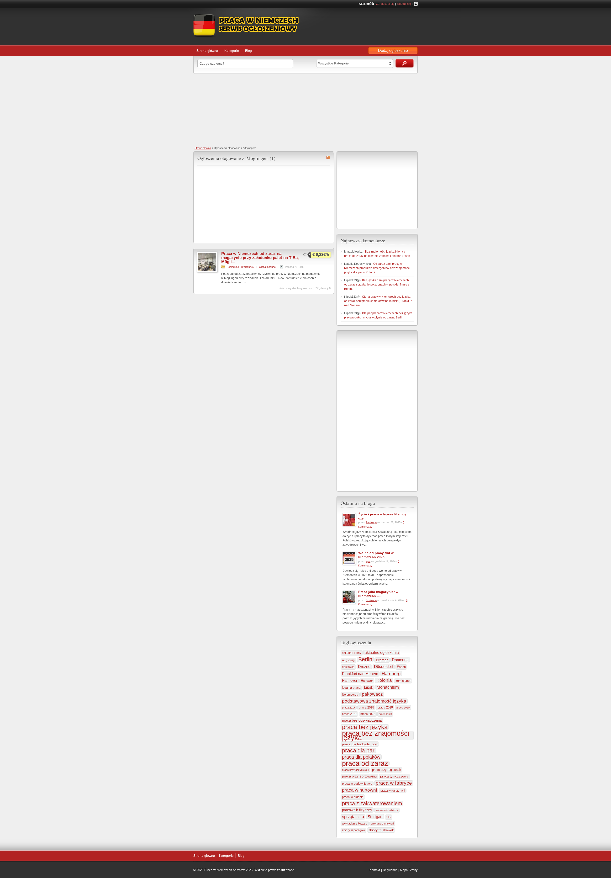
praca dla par (358, 750)
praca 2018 (366, 707)
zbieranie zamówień (382, 823)
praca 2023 (385, 714)
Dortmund (400, 660)
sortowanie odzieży (387, 810)
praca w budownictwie (357, 783)
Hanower (367, 680)
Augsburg (348, 660)
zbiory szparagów (353, 830)
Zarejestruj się (385, 3)
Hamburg (391, 673)
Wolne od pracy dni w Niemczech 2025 (376, 555)
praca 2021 (349, 714)
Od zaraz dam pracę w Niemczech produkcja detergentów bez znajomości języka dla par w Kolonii (377, 268)
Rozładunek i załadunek (240, 266)
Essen (401, 667)
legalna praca (351, 687)
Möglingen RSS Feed (328, 157)
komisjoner (403, 680)
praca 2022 (367, 713)
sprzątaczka (353, 817)
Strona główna (207, 51)
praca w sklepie (352, 797)
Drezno (364, 667)
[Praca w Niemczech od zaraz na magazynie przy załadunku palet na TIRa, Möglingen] (207, 271)
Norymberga (350, 694)
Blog (248, 51)
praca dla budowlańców (360, 744)
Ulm (388, 817)
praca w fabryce (394, 783)
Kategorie (231, 51)
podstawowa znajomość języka (374, 700)
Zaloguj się (404, 3)
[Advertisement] (305, 109)
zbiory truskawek (381, 830)
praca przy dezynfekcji (355, 769)
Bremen (382, 660)
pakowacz (372, 694)
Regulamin (390, 870)
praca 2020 (403, 707)
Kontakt (374, 870)
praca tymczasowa (394, 776)
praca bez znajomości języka (375, 735)
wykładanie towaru (354, 823)
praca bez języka (365, 727)
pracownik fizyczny (357, 810)
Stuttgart (375, 816)
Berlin (365, 659)
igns (368, 561)
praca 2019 (385, 707)
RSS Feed (416, 4)
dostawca (348, 666)
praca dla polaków (361, 757)
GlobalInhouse (267, 266)
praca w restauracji (392, 790)
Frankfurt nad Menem (360, 674)
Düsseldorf (383, 666)
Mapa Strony (409, 870)
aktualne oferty (351, 653)
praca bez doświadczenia (362, 720)
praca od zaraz (365, 763)
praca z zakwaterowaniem (372, 803)
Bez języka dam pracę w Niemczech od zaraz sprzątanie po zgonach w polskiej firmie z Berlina (376, 285)
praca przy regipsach (386, 770)
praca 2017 (348, 707)
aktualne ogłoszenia (382, 652)
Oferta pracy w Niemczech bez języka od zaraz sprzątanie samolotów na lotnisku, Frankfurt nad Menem (378, 301)
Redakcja (371, 522)
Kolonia (384, 680)
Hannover (349, 680)
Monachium (388, 687)
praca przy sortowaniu (359, 776)
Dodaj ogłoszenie (393, 50)
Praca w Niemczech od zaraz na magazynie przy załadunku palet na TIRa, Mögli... (260, 257)
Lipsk (368, 687)
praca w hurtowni (359, 790)
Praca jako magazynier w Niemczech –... (378, 594)
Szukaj (404, 63)
